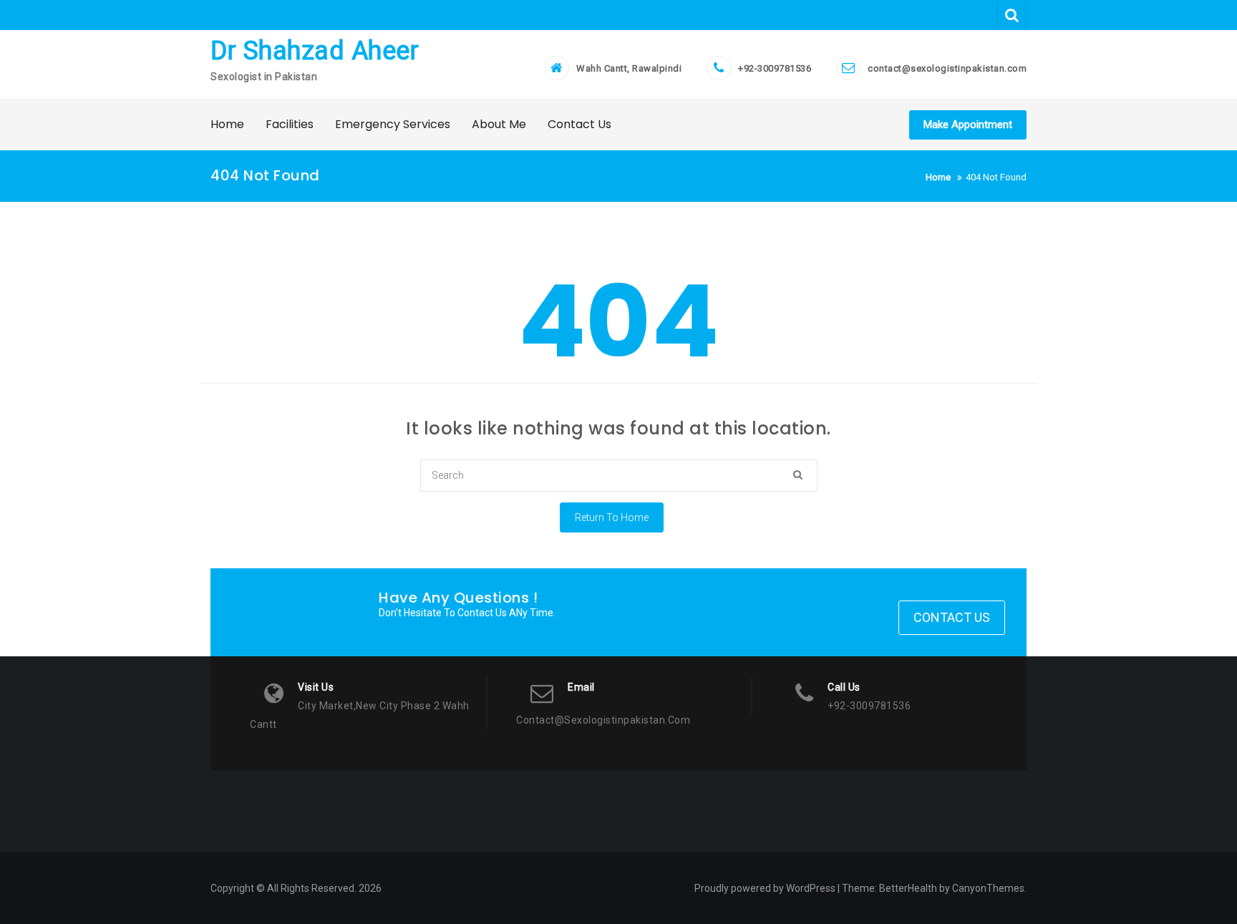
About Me (499, 124)
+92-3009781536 (774, 68)
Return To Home (612, 517)
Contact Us (579, 124)
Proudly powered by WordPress (764, 888)
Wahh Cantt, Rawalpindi (628, 68)
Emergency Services (392, 124)
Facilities (290, 124)
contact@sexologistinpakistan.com (947, 68)
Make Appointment (967, 124)
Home (227, 124)
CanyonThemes (988, 888)
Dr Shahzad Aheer (314, 51)
